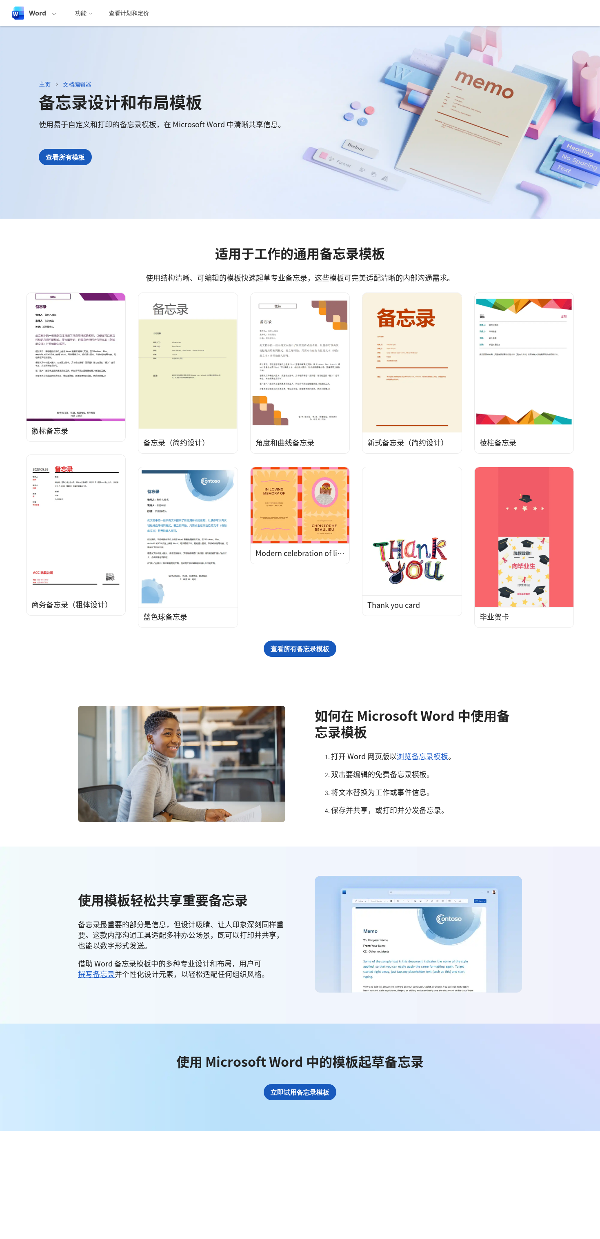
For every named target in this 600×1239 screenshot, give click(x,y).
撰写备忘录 (96, 974)
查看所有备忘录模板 (300, 648)
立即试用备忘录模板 (300, 1092)
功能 (81, 13)
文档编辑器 (77, 84)
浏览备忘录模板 (422, 756)
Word (37, 13)
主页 (45, 84)
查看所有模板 (65, 157)
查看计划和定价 (129, 13)
